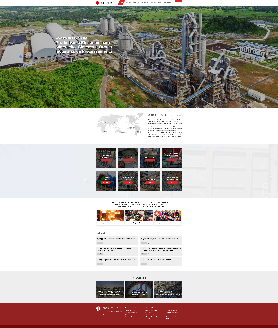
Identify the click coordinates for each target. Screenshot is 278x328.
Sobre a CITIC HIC (130, 310)
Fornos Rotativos (170, 314)
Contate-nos (167, 2)
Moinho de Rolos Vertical (172, 312)
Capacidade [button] (145, 2)
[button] (21, 57)
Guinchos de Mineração (171, 310)
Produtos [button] (136, 2)
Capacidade (129, 316)
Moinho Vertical (150, 314)
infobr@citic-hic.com (110, 314)
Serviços (153, 2)
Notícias (160, 2)
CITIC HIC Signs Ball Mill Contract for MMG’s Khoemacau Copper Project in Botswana (114, 249)
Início (121, 2)
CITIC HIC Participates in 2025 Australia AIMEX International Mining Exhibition (116, 260)
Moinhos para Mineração (152, 310)
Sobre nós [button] (128, 2)
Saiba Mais (179, 115)
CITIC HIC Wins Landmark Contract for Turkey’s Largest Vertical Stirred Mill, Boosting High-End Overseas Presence (161, 249)
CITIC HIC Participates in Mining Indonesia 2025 (156, 259)
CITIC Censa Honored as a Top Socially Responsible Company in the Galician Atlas (160, 239)
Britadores (148, 312)
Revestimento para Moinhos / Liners (173, 317)
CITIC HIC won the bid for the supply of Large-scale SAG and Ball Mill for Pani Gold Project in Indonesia (116, 239)
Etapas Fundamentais (131, 312)
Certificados (129, 314)
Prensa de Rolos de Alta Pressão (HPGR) (154, 317)
